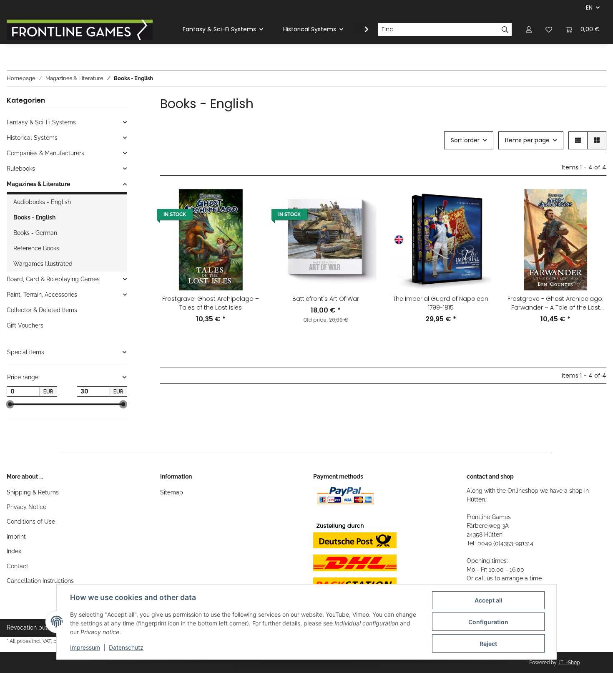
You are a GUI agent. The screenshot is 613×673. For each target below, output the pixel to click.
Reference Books (36, 248)
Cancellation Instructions (40, 580)
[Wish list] (549, 29)
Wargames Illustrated (43, 263)
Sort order (465, 140)
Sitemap (171, 492)
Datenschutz (126, 647)
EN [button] (589, 7)
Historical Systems (32, 137)
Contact (17, 566)
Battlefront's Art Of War (325, 299)
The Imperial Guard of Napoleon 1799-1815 (440, 303)
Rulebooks (21, 168)
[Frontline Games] (80, 29)
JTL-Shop (569, 662)
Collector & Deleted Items (42, 310)
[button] (529, 29)
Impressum (85, 647)
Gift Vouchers (25, 325)
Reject (488, 643)
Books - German (35, 232)
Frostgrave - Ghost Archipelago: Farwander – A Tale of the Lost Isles (555, 303)
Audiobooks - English (42, 202)
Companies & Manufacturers (45, 153)
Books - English (34, 217)
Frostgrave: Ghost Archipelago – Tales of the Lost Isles (210, 303)
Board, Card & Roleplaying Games (53, 279)
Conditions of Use (31, 521)
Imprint (16, 536)
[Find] (505, 30)
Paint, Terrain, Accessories (42, 294)
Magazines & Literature (38, 184)
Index (14, 551)
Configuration (488, 621)
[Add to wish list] (247, 203)
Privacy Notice (26, 507)
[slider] (10, 405)
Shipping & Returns (33, 492)
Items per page (527, 140)
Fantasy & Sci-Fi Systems (41, 122)
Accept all (488, 600)
